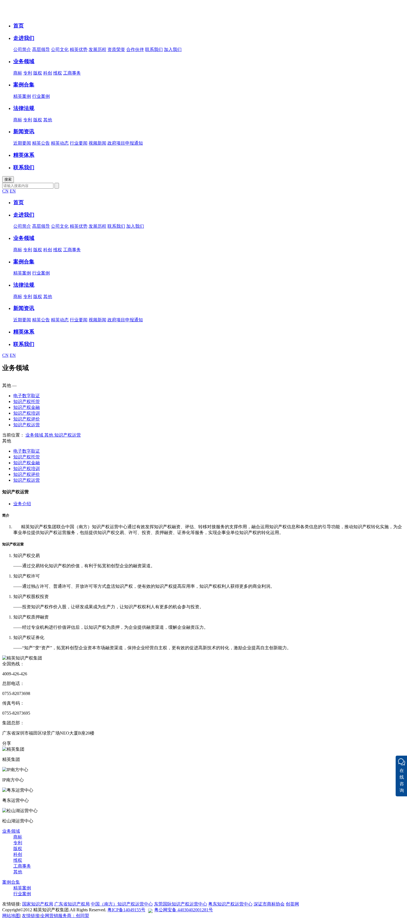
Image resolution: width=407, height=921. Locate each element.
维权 (57, 73)
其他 (47, 119)
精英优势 (78, 49)
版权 (37, 73)
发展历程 (97, 49)
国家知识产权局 (37, 904)
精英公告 (41, 143)
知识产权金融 (26, 407)
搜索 (8, 179)
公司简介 (22, 49)
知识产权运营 (26, 424)
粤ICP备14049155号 (126, 909)
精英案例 (22, 96)
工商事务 (72, 73)
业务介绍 (22, 503)
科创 (47, 73)
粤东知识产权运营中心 (230, 904)
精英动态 (60, 143)
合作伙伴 (135, 49)
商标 (17, 73)
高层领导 (41, 49)
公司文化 (60, 49)
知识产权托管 (26, 401)
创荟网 (292, 904)
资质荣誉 (116, 49)
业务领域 (34, 435)
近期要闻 (22, 143)
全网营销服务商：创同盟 (64, 915)
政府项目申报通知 (125, 143)
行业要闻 (78, 143)
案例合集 (11, 882)
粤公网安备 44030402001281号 (183, 909)
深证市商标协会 (269, 904)
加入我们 (173, 49)
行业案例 (41, 96)
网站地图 (11, 915)
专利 (27, 73)
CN (5, 191)
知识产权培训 (26, 413)
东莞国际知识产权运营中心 (180, 904)
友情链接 (31, 915)
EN (13, 191)
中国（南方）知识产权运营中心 (122, 904)
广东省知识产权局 (72, 904)
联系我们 (154, 49)
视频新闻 (97, 143)
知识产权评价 (26, 419)
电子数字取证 (26, 395)
